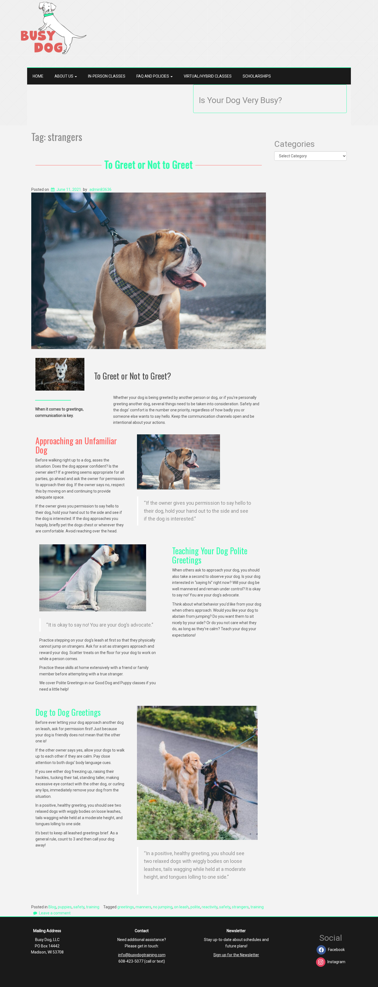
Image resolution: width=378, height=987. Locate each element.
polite (195, 907)
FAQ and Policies (153, 76)
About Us (64, 76)
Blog (52, 907)
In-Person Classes (106, 76)
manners (143, 907)
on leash (181, 907)
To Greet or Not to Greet (148, 164)
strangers (240, 907)
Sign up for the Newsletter (236, 955)
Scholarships (257, 76)
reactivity (210, 907)
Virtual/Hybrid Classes (208, 76)
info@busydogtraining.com (141, 955)
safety (78, 907)
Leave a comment (55, 913)
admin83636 (100, 189)
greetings (125, 907)
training (92, 907)
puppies (65, 907)
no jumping (162, 907)
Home (38, 76)
